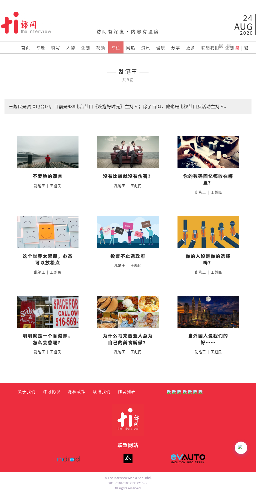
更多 (190, 47)
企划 (85, 47)
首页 (25, 47)
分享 (175, 47)
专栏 (115, 47)
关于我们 (27, 391)
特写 (55, 47)
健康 (160, 47)
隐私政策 (77, 391)
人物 (70, 47)
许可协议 (52, 391)
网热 (130, 47)
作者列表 (127, 391)
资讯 (145, 47)
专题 (40, 47)
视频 (100, 47)
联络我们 (210, 47)
